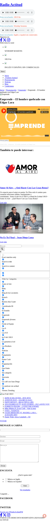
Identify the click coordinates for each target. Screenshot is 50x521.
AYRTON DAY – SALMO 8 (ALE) (18, 400)
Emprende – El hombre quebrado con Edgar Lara (21, 144)
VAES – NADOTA (12, 411)
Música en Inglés (14, 479)
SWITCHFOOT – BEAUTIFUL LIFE (19, 402)
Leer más (3, 203)
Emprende (22, 90)
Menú (3, 71)
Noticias (8, 82)
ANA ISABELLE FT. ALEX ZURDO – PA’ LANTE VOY (27, 404)
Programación (10, 80)
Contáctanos (9, 86)
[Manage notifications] (44, 516)
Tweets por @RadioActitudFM (11, 512)
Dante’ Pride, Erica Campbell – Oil (17, 417)
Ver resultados (25, 490)
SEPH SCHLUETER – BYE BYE (18, 398)
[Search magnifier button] (2, 249)
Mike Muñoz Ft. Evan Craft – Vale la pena (20, 408)
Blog (6, 84)
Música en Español (15, 482)
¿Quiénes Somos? (11, 78)
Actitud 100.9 (3, 144)
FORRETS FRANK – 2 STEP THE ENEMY (22, 406)
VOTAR (3, 421)
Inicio (7, 76)
